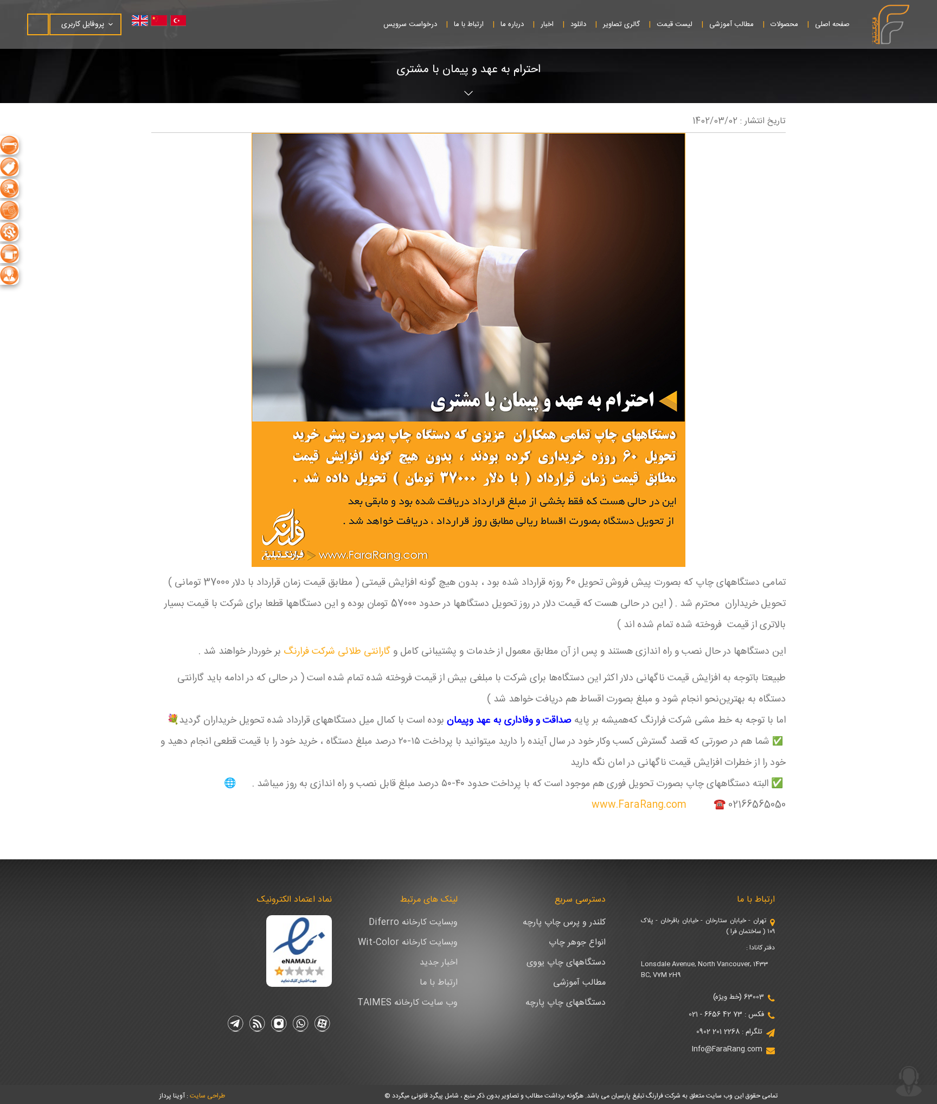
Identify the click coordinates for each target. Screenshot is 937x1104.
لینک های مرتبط (429, 899)
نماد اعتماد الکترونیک (294, 899)
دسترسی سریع (580, 899)
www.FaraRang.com (639, 805)
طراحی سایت (207, 1095)
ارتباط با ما (469, 24)
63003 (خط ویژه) (738, 997)
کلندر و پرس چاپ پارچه (564, 922)
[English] (142, 20)
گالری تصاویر (621, 24)
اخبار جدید (439, 962)
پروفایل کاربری (82, 24)
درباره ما (512, 24)
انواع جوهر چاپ (577, 942)
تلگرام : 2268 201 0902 (729, 1032)
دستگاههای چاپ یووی (566, 962)
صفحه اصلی (832, 24)
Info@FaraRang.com (727, 1049)
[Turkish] (186, 20)
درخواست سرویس (410, 24)
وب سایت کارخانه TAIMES (407, 1002)
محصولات (784, 24)
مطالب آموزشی (731, 24)
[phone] (909, 1081)
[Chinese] (164, 20)
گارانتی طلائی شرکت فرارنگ (337, 651)
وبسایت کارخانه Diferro (413, 922)
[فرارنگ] (890, 24)
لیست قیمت (674, 24)
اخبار (547, 24)
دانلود (578, 24)
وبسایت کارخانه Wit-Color (408, 942)
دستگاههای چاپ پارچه (565, 1002)
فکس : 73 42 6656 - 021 (726, 1014)
